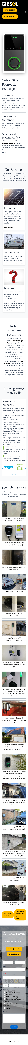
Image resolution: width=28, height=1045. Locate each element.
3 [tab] (14, 475)
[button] (10, 10)
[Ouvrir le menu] (25, 12)
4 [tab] (15, 475)
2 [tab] (12, 475)
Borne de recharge (12, 997)
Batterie (9, 994)
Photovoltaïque (11, 992)
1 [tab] (11, 475)
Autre (8, 1008)
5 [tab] (17, 475)
